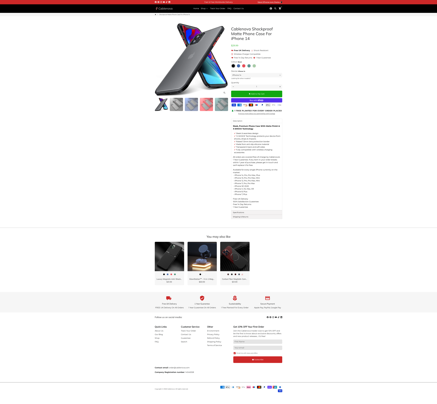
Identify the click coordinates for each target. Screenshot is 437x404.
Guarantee (186, 338)
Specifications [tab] (238, 212)
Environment (213, 331)
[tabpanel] (256, 166)
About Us (159, 331)
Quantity (235, 83)
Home (196, 8)
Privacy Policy (213, 334)
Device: (238, 71)
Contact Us (239, 8)
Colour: (236, 62)
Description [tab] (237, 121)
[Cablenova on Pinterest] (158, 2)
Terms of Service (214, 345)
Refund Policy (213, 338)
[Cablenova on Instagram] (161, 2)
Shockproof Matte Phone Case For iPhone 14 (174, 14)
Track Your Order (217, 8)
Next (224, 59)
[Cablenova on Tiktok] (167, 2)
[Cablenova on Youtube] (164, 2)
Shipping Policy (214, 342)
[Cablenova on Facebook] (156, 2)
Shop (204, 8)
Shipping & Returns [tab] (240, 217)
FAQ (229, 8)
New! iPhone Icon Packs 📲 (270, 2)
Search (184, 342)
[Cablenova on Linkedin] (169, 2)
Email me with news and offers (247, 353)
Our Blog (159, 334)
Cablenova (170, 389)
